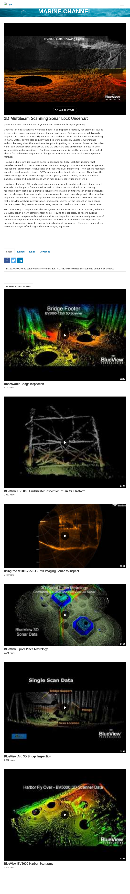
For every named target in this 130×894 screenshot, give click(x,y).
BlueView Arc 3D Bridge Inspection (27, 756)
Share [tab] (9, 251)
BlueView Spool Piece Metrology (26, 649)
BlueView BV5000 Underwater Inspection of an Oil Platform (44, 491)
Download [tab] (45, 251)
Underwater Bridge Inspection (24, 384)
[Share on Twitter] (13, 260)
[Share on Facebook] (7, 260)
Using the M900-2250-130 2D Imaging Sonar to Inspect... (43, 571)
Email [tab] (32, 251)
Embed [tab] (21, 251)
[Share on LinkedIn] (20, 260)
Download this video (17, 286)
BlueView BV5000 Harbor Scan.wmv (28, 864)
